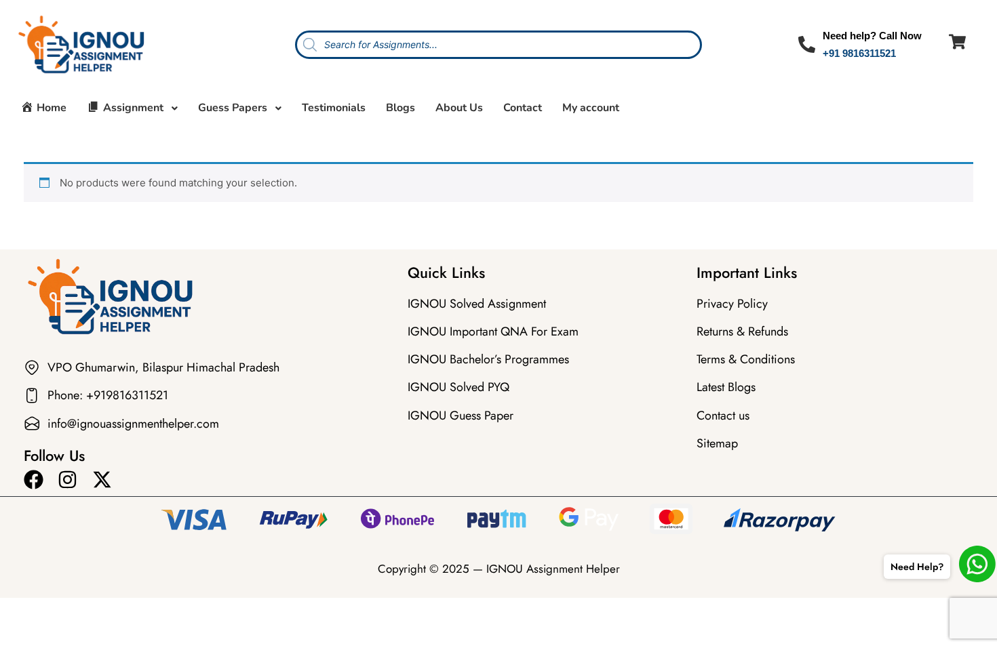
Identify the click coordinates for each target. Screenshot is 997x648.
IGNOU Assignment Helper (553, 569)
